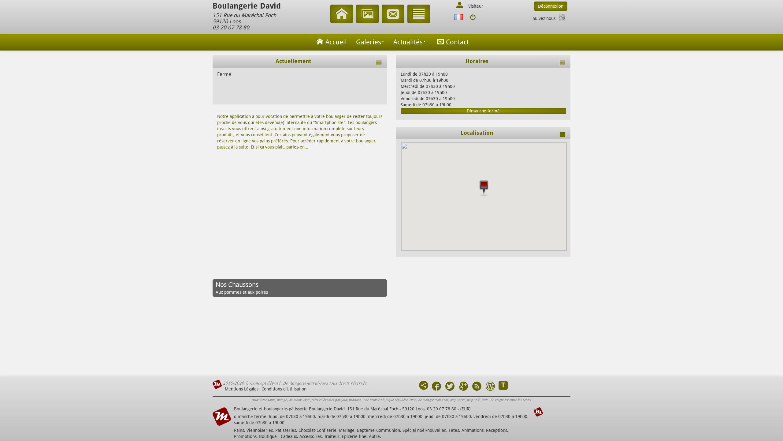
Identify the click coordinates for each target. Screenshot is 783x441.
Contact (457, 42)
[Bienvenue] (342, 14)
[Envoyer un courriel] (393, 14)
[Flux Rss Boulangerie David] (477, 387)
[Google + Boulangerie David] (463, 387)
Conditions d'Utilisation (284, 388)
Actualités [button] (408, 42)
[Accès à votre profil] (459, 5)
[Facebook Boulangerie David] (436, 387)
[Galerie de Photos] (367, 14)
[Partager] (423, 385)
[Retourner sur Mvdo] (472, 17)
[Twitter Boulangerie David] (450, 387)
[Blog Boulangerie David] (490, 387)
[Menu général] (419, 14)
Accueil (336, 42)
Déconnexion (550, 6)
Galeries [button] (368, 42)
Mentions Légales (241, 388)
